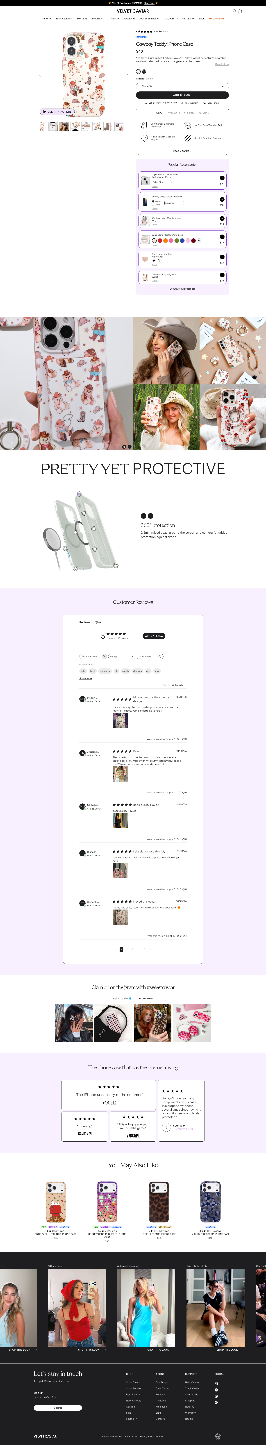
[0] (79, 494)
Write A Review (154, 636)
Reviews (160, 1394)
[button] (46, 19)
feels (157, 671)
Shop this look (38, 1350)
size (148, 671)
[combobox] (121, 656)
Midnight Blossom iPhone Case (210, 1234)
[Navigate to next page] (150, 949)
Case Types (162, 1388)
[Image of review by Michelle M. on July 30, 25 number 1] (120, 820)
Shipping (189, 113)
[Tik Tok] (223, 1402)
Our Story (161, 1382)
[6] (94, 549)
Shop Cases (133, 1382)
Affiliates (161, 1400)
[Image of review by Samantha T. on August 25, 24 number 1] (120, 917)
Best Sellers (133, 1394)
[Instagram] (223, 1383)
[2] (75, 532)
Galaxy (150, 78)
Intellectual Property (112, 1436)
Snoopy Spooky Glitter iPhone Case (107, 1236)
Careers (160, 1418)
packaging (105, 671)
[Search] (234, 10)
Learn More (181, 151)
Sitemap (160, 1436)
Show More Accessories (182, 288)
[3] (75, 568)
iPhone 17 (131, 1418)
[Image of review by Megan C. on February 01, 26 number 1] (120, 720)
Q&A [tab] (98, 622)
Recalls (189, 1418)
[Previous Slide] (40, 75)
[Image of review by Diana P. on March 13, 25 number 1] (120, 870)
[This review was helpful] (178, 739)
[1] (65, 548)
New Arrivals (133, 1400)
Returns (203, 113)
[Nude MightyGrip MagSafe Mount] (158, 261)
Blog (158, 1412)
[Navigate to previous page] (116, 949)
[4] (115, 565)
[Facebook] (223, 1389)
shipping (137, 671)
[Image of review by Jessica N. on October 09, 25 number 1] (120, 774)
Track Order (192, 1388)
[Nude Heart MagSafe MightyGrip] (154, 261)
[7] (83, 513)
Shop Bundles (134, 1388)
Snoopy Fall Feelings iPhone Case (55, 1234)
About (160, 113)
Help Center (192, 1382)
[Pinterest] (223, 1396)
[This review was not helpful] (183, 739)
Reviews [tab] (84, 622)
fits (116, 671)
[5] (93, 528)
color (83, 671)
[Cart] (240, 11)
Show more (85, 678)
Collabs (130, 1406)
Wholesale (162, 1406)
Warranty (174, 113)
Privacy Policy (147, 1436)
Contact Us (191, 1394)
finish (92, 671)
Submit (58, 1407)
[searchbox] (90, 656)
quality (125, 671)
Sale (128, 1412)
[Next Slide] (127, 75)
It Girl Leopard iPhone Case (159, 1234)
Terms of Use (130, 1436)
